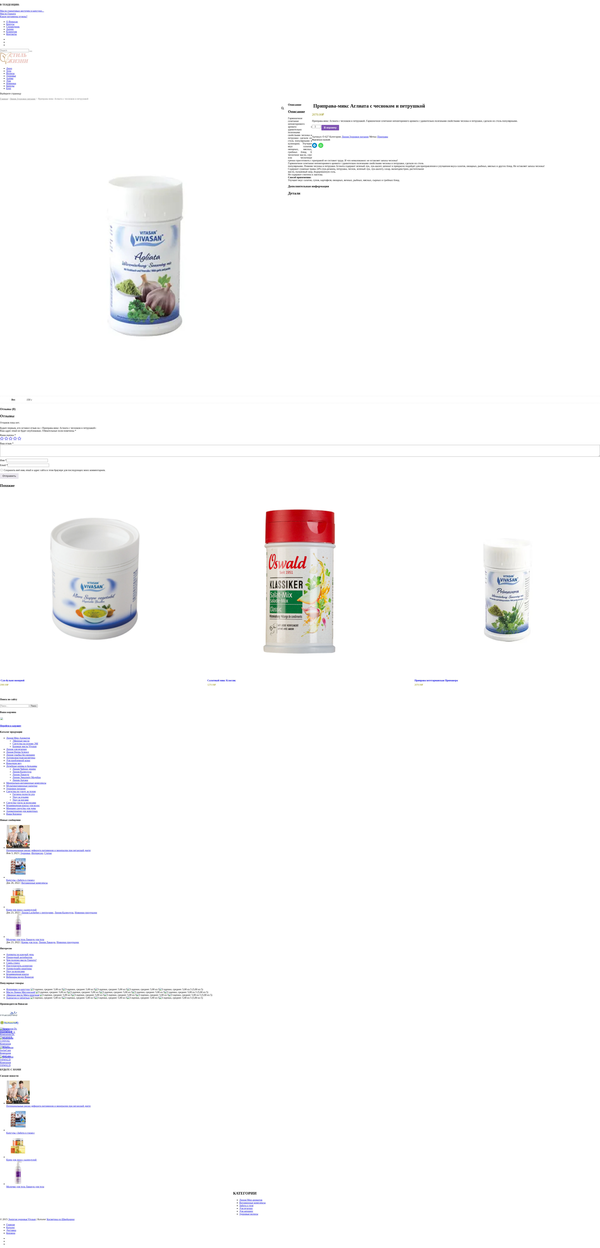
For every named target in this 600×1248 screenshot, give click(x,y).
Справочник (13, 26)
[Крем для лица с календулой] (18, 907)
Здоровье (11, 76)
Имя (3, 460)
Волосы (10, 73)
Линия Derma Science (17, 752)
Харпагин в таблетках (18, 997)
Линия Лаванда (20, 774)
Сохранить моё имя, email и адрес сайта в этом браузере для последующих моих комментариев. (54, 470)
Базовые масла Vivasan (24, 746)
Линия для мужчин (16, 749)
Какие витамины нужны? (13, 16)
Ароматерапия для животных (22, 811)
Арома (9, 78)
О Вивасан (12, 21)
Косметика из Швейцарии (61, 1219)
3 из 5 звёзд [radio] (10, 438)
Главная (4, 99)
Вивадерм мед (13, 763)
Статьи (48, 853)
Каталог (10, 1227)
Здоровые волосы (248, 1214)
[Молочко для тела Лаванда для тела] (18, 936)
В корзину (330, 127)
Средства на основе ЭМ (25, 743)
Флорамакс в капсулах (18, 989)
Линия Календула (21, 771)
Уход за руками (20, 797)
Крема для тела (29, 942)
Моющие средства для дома (21, 808)
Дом (8, 81)
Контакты (11, 34)
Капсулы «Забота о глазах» (20, 880)
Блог (8, 88)
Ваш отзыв (6, 443)
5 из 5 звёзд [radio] (19, 438)
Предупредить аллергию (19, 965)
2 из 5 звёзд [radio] (6, 438)
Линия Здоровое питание (22, 99)
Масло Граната (8, 13)
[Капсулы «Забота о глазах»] (18, 877)
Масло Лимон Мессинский (20, 992)
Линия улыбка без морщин (20, 755)
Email (4, 465)
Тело (8, 71)
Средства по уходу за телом (21, 791)
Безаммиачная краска (17, 974)
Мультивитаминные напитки (21, 785)
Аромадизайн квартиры (19, 968)
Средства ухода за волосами (21, 802)
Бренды (10, 86)
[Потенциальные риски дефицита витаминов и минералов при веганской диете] (18, 847)
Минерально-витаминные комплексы (26, 783)
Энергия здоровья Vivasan (22, 1219)
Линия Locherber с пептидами (37, 912)
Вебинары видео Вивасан (20, 977)
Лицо (9, 68)
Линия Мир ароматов (250, 1200)
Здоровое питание (16, 788)
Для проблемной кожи (18, 760)
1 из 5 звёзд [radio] (2, 438)
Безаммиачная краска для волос (23, 805)
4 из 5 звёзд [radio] (15, 438)
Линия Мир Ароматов (18, 738)
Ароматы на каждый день (20, 954)
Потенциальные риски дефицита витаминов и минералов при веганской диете (48, 850)
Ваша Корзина (14, 814)
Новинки (11, 83)
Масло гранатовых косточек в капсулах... (22, 11)
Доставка (11, 1230)
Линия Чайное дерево (24, 769)
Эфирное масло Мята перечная (22, 995)
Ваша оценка (8, 435)
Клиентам (11, 31)
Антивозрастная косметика (20, 757)
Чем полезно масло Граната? (21, 960)
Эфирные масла (20, 740)
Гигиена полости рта (23, 794)
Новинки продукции (86, 912)
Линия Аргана (20, 780)
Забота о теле (246, 1205)
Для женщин (246, 1211)
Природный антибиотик (19, 957)
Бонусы (10, 24)
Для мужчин (246, 1208)
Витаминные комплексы (34, 883)
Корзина (10, 1233)
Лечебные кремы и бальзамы (21, 766)
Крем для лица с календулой (21, 909)
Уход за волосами (15, 971)
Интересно (37, 853)
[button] (282, 108)
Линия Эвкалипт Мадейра (26, 777)
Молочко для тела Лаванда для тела (25, 939)
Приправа (382, 136)
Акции (10, 29)
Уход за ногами (20, 800)
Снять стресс (13, 963)
